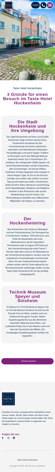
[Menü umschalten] (50, 5)
